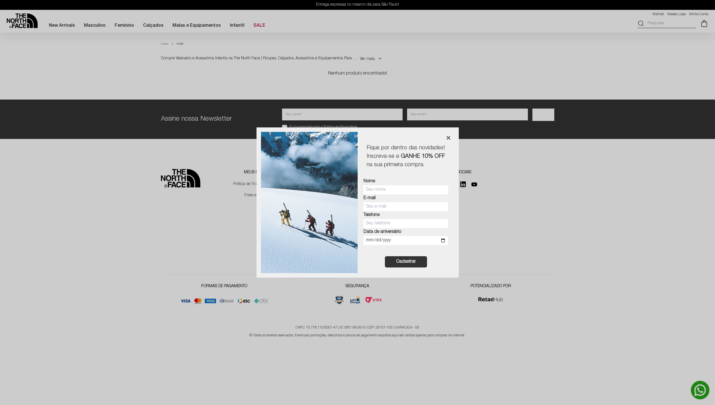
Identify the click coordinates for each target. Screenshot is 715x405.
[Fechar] (448, 137)
